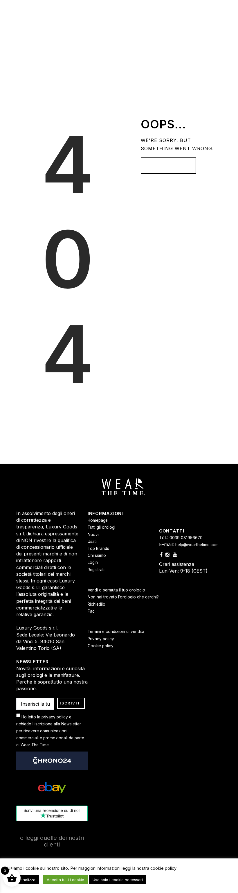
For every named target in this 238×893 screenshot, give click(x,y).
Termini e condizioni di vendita (116, 631)
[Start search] (175, 367)
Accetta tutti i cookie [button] (65, 879)
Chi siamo (97, 555)
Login (93, 562)
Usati (92, 541)
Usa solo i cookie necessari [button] (118, 879)
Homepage (98, 520)
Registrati (96, 569)
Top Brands (98, 548)
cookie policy (163, 868)
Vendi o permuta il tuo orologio (116, 590)
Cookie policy (100, 645)
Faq (91, 611)
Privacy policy (101, 638)
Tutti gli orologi (101, 527)
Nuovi (93, 534)
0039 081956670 (186, 537)
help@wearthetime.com (197, 544)
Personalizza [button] (23, 879)
